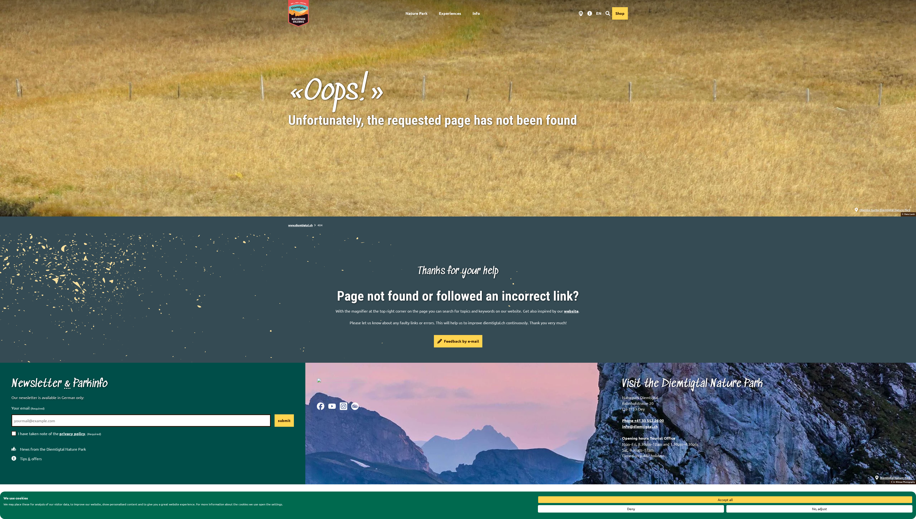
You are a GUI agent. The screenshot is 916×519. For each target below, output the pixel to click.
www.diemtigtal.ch (300, 225)
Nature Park (416, 13)
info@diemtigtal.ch (640, 426)
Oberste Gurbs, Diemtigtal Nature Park (884, 210)
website (571, 311)
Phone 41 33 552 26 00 (643, 420)
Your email (28, 407)
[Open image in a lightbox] (342, 386)
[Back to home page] (298, 13)
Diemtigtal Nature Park (895, 478)
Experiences (450, 13)
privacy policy (72, 433)
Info (476, 13)
